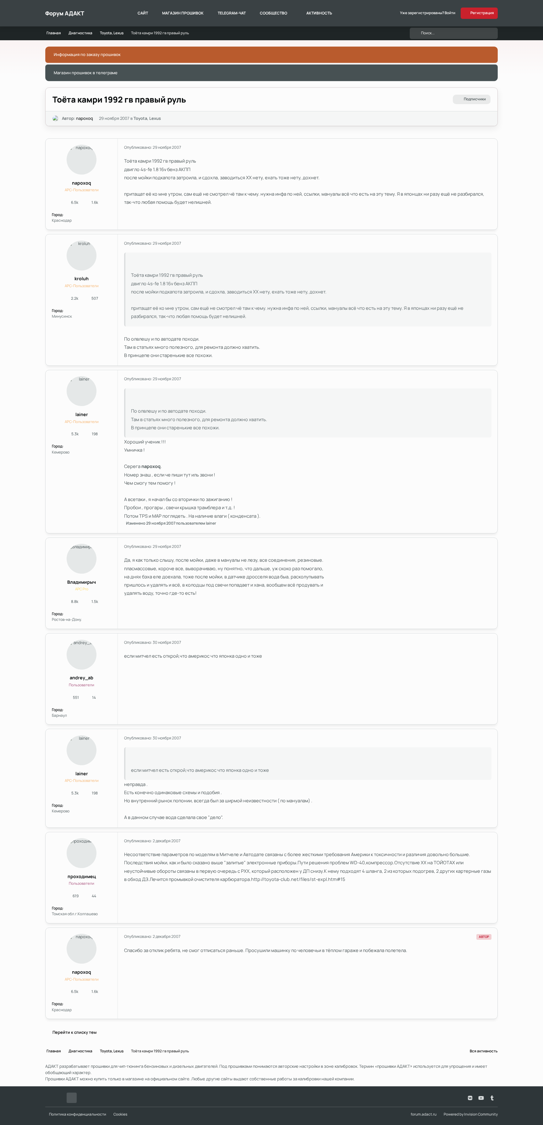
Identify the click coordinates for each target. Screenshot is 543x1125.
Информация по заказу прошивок (87, 54)
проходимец (82, 876)
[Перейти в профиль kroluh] (81, 255)
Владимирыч (81, 582)
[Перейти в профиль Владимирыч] (81, 559)
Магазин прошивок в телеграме (86, 72)
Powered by (471, 1114)
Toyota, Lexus (147, 118)
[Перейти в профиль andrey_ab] (81, 655)
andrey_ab (81, 678)
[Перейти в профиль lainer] (81, 391)
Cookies (120, 1114)
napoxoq (84, 118)
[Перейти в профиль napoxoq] (55, 118)
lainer (81, 414)
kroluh (81, 278)
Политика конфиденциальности (77, 1114)
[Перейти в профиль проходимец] (81, 853)
